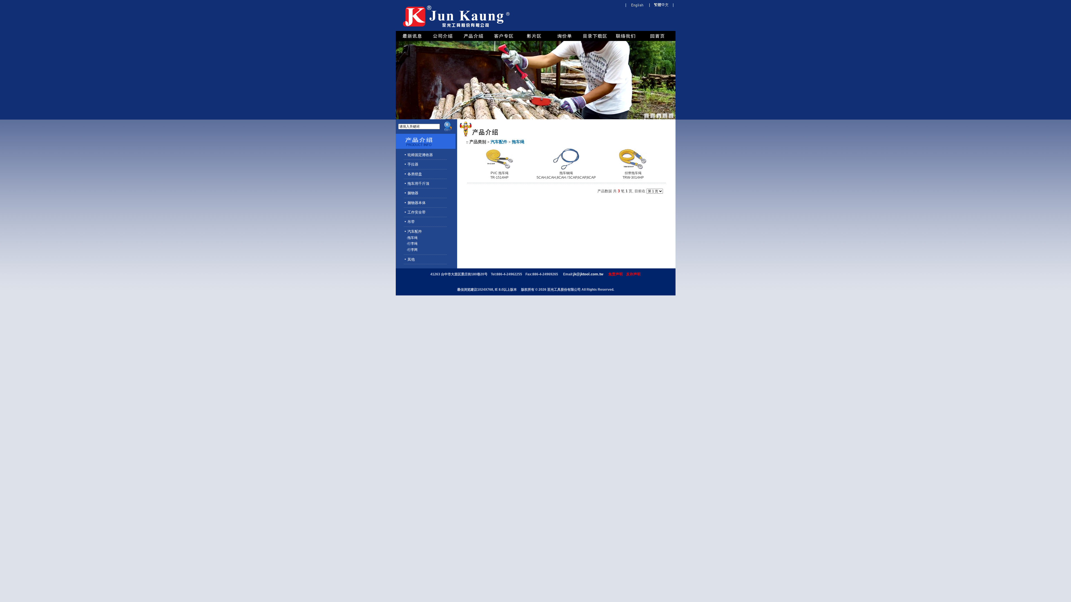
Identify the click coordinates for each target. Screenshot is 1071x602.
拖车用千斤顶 (418, 183)
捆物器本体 (416, 203)
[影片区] (534, 40)
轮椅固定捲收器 (420, 155)
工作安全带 (416, 212)
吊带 (411, 222)
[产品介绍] (473, 40)
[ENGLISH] (637, 6)
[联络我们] (626, 40)
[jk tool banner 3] (536, 80)
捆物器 (412, 193)
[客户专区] (504, 40)
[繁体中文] (661, 6)
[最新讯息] (412, 40)
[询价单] (564, 40)
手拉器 (412, 164)
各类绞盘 (414, 174)
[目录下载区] (595, 40)
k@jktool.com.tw (588, 274)
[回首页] (657, 40)
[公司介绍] (443, 40)
